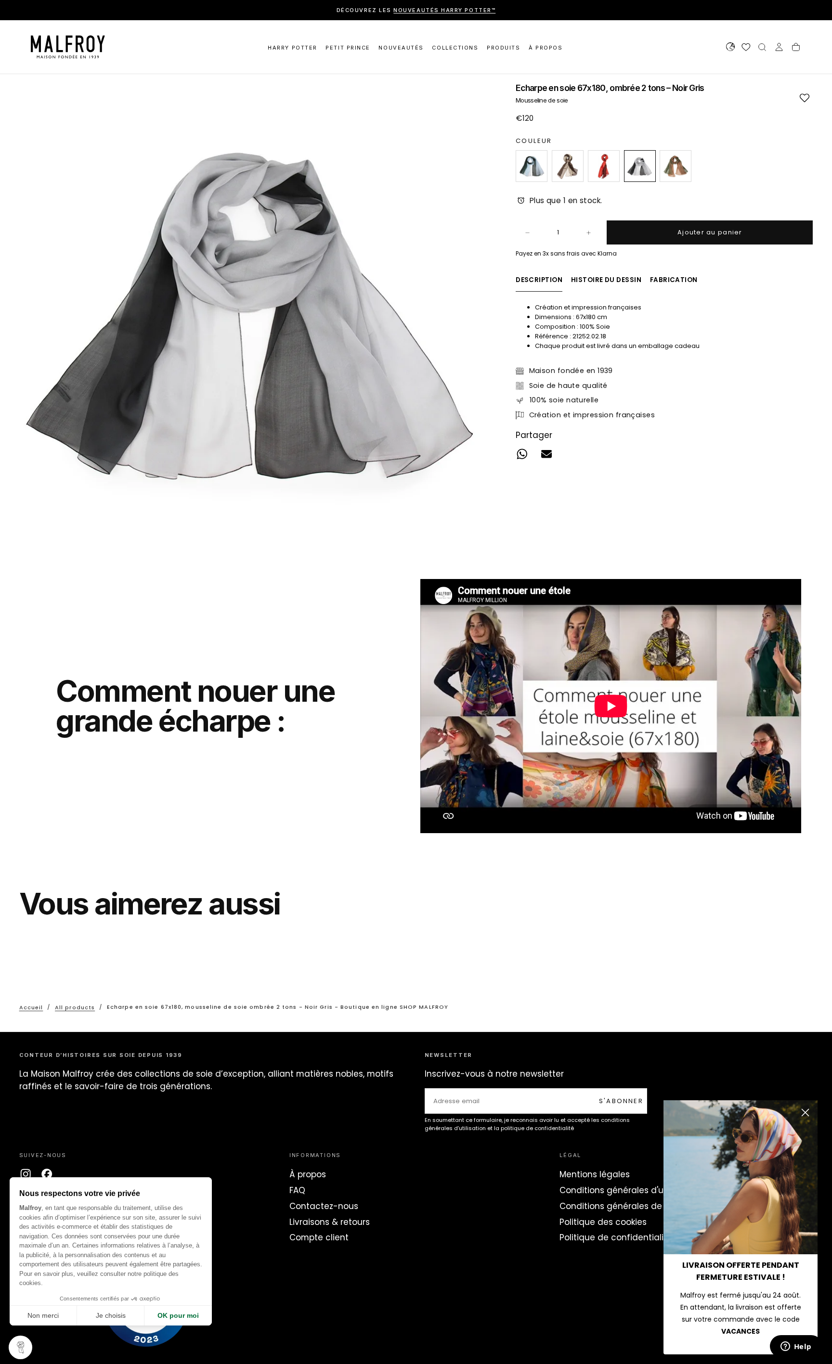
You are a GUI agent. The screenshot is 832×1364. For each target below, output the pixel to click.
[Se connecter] (779, 48)
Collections (455, 47)
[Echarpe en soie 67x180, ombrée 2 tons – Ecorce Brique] (604, 166)
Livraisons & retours (329, 1222)
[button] (730, 48)
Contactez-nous (323, 1206)
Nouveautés (400, 47)
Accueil (31, 1007)
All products (75, 1007)
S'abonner (621, 1101)
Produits (503, 47)
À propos (307, 1174)
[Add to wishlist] (804, 97)
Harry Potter (292, 47)
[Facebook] (46, 1174)
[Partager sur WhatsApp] (522, 454)
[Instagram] (25, 1174)
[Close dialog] (805, 1112)
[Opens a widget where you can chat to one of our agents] (795, 1347)
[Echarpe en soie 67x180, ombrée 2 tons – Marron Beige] (568, 166)
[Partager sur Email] (546, 454)
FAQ (297, 1190)
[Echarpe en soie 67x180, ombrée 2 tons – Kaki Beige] (675, 166)
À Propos (545, 47)
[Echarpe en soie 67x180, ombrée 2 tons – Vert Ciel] (531, 166)
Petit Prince (347, 47)
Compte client (319, 1237)
